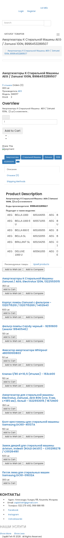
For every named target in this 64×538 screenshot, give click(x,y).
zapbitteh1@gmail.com (26, 502)
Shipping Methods (16, 181)
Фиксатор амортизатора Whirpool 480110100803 (24, 351)
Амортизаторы (12, 157)
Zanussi (48, 157)
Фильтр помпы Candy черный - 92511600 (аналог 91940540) (29, 327)
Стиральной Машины (32, 157)
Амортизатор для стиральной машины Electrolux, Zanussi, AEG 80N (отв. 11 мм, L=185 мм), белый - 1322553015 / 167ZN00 (30, 398)
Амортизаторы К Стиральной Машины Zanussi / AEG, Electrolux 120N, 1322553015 (31, 280)
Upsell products (41, 264)
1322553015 (9, 161)
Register (31, 11)
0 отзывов (7, 85)
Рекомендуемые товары (16, 264)
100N (58, 157)
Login (21, 11)
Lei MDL (44, 7)
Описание (12, 169)
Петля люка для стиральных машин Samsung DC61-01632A (25, 474)
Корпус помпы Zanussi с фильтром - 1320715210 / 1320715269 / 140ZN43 (26, 304)
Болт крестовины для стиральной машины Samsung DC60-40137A (30, 423)
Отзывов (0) (13, 175)
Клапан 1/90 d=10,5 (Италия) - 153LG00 (28, 374)
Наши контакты (13, 531)
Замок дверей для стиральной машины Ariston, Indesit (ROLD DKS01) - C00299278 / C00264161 (31, 448)
